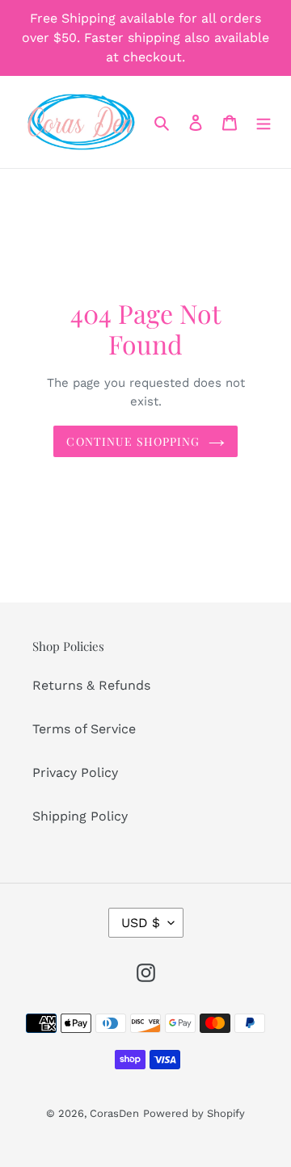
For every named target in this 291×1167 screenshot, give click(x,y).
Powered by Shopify (194, 1113)
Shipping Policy (80, 816)
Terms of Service (84, 729)
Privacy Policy (75, 772)
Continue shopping (133, 441)
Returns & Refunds (91, 685)
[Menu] (263, 122)
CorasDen (114, 1113)
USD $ (140, 922)
